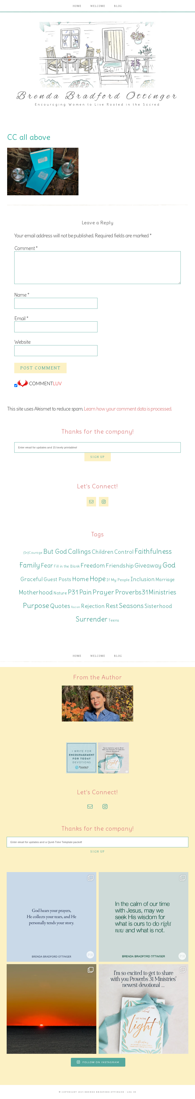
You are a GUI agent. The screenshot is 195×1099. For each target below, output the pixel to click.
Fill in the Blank (67, 566)
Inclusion (143, 579)
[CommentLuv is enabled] (39, 386)
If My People (118, 579)
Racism (75, 607)
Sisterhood (158, 606)
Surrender (92, 619)
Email (21, 318)
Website (22, 342)
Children (103, 551)
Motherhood (36, 592)
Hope (98, 578)
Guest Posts (57, 579)
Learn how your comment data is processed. (128, 409)
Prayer (103, 592)
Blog (118, 655)
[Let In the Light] (113, 772)
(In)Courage (33, 553)
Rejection (93, 606)
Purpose (36, 605)
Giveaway (148, 565)
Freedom (93, 565)
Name (21, 295)
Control (124, 552)
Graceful (31, 579)
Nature (60, 593)
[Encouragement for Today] (81, 772)
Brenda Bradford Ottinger (97, 96)
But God (55, 551)
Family (29, 565)
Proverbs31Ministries (145, 592)
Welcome (97, 655)
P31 (73, 592)
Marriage (165, 579)
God (169, 565)
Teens (113, 620)
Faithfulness (153, 551)
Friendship (120, 565)
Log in (131, 1092)
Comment (26, 248)
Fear (47, 565)
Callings (79, 551)
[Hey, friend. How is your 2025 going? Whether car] (143, 1009)
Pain (85, 592)
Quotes (60, 606)
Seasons (131, 606)
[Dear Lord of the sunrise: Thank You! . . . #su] (51, 1009)
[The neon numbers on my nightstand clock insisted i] (143, 917)
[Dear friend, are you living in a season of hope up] (51, 917)
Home (80, 579)
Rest (112, 606)
